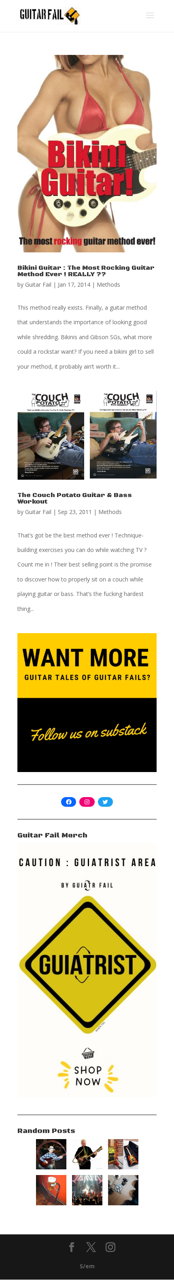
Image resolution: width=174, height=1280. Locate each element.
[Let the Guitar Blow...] (87, 1167)
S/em (87, 1266)
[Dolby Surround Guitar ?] (51, 1167)
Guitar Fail (38, 284)
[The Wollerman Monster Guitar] (123, 1167)
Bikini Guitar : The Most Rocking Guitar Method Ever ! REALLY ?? (86, 271)
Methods (108, 284)
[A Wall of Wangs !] (87, 1203)
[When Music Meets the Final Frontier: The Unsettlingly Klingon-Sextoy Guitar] (123, 1203)
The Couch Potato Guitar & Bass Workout (74, 498)
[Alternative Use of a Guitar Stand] (51, 1203)
